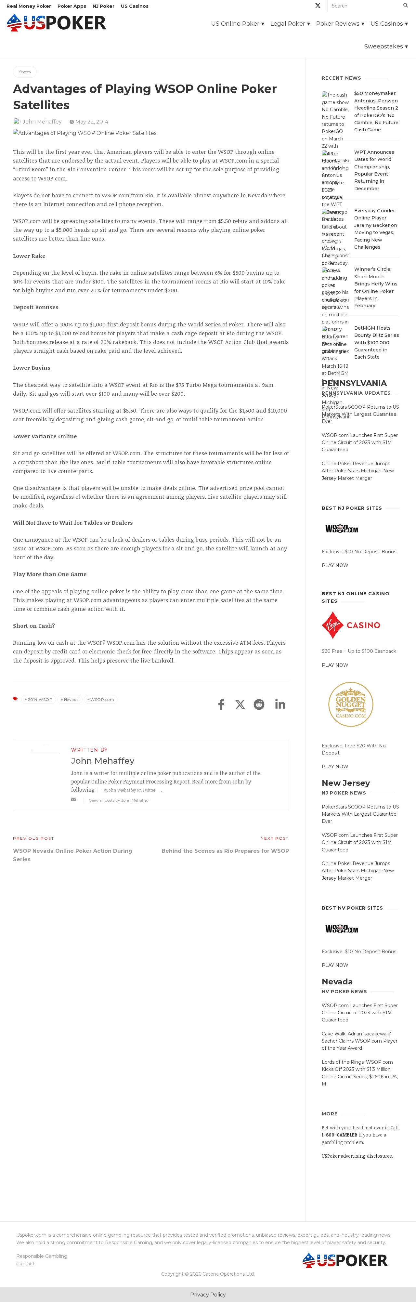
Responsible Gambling (41, 1256)
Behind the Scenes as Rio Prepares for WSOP (225, 851)
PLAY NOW (335, 565)
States (25, 71)
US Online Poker (235, 23)
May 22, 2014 (91, 122)
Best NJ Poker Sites (352, 508)
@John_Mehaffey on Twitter (129, 790)
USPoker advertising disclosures (357, 1156)
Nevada (71, 699)
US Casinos (135, 6)
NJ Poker (103, 6)
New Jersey (346, 783)
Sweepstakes (383, 46)
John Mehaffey (42, 122)
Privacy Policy (208, 1295)
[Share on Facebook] (221, 705)
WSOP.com (102, 699)
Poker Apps (72, 6)
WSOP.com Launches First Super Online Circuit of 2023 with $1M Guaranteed (360, 442)
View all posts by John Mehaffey (119, 800)
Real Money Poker (28, 6)
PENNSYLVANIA (354, 383)
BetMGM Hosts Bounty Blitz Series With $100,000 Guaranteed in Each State (376, 342)
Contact (25, 1264)
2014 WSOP (40, 699)
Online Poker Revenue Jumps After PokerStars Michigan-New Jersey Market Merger (358, 471)
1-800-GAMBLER (339, 1135)
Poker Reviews (337, 23)
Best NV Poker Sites (352, 908)
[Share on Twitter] (240, 705)
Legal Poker (287, 23)
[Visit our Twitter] (318, 7)
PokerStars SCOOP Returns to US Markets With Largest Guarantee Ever (360, 414)
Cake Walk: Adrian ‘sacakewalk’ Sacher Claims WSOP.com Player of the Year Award (359, 1041)
